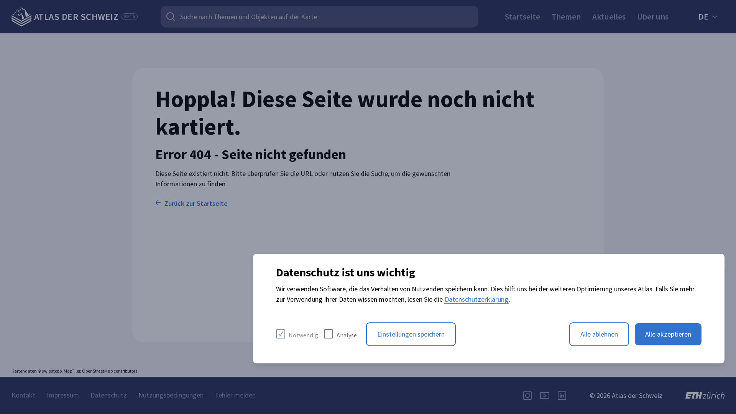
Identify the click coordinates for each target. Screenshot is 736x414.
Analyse (347, 335)
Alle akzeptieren (668, 334)
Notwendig (303, 335)
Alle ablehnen (599, 334)
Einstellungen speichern (411, 334)
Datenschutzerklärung (476, 299)
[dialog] (488, 308)
